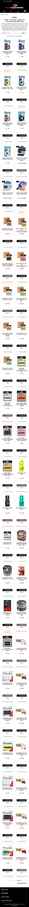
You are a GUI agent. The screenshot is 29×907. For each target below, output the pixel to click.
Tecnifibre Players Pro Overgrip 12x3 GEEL (21, 719)
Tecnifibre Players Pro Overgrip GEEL (7, 753)
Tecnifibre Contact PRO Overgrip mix (7, 858)
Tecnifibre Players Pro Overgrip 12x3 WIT (21, 649)
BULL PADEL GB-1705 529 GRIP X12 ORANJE (7, 229)
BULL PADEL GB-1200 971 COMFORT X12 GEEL (21, 300)
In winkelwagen (8, 63)
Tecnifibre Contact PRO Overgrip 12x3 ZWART (21, 789)
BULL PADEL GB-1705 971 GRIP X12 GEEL (21, 334)
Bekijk (8, 66)
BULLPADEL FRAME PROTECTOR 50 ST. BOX (21, 614)
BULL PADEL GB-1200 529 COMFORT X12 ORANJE (7, 334)
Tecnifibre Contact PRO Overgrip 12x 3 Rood (21, 859)
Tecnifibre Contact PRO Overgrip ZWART (7, 824)
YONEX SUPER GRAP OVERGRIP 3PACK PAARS (22, 53)
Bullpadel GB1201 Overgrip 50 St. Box (7, 578)
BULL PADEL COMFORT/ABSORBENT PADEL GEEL (7, 474)
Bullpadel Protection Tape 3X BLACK (7, 649)
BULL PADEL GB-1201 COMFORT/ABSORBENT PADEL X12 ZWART (7, 265)
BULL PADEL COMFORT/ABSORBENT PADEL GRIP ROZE (21, 439)
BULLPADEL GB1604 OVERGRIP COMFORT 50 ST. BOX (21, 544)
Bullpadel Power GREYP (7, 508)
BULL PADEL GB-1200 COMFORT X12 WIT (7, 299)
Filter (23, 33)
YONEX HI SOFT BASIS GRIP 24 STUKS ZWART (21, 159)
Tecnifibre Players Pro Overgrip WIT (7, 684)
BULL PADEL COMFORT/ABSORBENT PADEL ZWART (7, 439)
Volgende (19, 880)
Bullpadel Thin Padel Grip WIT (7, 543)
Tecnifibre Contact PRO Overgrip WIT (7, 788)
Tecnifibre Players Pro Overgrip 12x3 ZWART (21, 684)
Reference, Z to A (9, 33)
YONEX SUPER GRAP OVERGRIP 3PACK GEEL (7, 88)
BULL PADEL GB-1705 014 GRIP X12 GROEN (7, 369)
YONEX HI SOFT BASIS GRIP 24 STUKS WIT (7, 193)
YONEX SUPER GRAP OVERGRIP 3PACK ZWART (22, 124)
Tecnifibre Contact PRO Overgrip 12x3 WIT (21, 754)
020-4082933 (9, 1)
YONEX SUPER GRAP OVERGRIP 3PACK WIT (7, 158)
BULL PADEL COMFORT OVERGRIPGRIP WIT (7, 404)
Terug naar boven (22, 883)
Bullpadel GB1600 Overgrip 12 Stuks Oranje (22, 579)
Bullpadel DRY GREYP (22, 473)
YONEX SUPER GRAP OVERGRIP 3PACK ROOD (7, 53)
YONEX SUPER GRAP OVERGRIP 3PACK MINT (22, 88)
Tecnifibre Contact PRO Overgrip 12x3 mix (21, 824)
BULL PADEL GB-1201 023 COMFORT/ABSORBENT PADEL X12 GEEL (21, 230)
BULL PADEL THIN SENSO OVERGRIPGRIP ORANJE (21, 404)
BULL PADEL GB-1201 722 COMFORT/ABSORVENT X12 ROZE (21, 265)
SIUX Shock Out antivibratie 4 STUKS (7, 614)
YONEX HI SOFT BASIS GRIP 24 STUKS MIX (21, 193)
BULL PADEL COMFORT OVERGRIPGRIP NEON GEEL (21, 370)
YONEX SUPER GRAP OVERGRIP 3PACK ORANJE (7, 124)
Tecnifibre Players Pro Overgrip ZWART (7, 719)
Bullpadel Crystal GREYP (21, 508)
